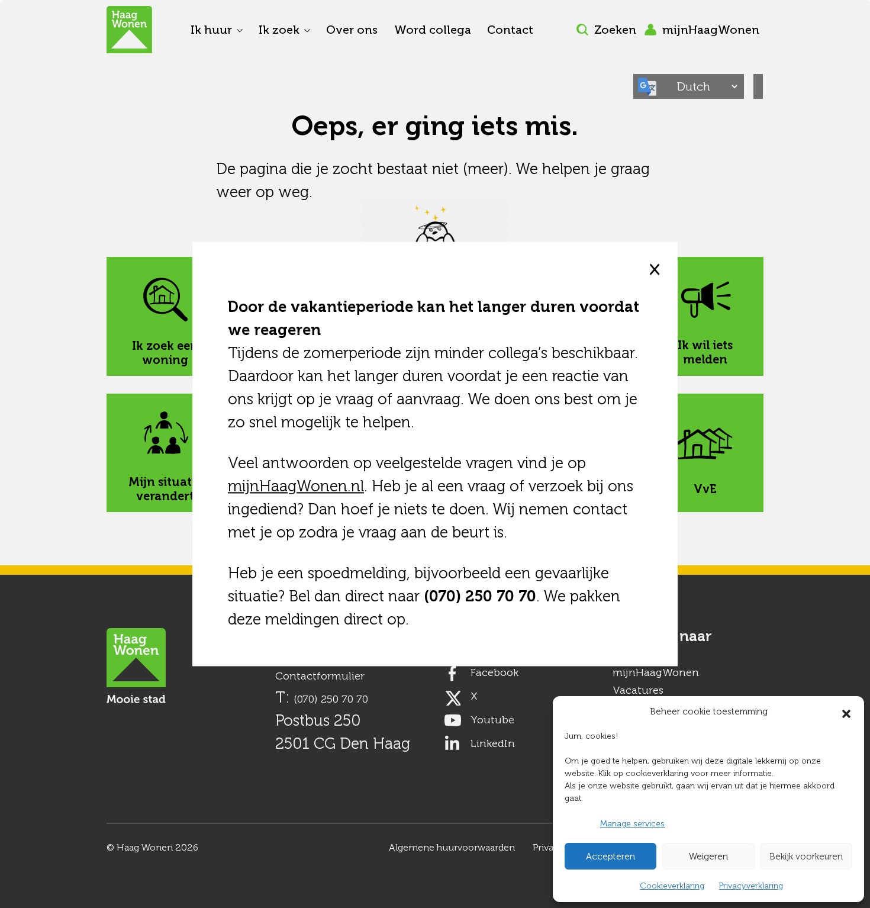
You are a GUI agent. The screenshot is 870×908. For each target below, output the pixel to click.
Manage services (632, 824)
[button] (846, 711)
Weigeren (708, 856)
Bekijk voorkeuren (806, 856)
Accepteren (610, 856)
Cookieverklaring (672, 886)
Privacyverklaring (751, 886)
